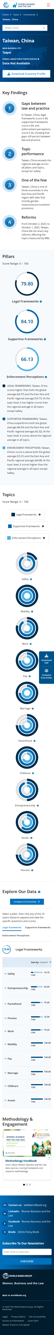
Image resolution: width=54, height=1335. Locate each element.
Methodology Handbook (21, 1161)
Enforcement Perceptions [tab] (15, 936)
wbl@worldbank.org (35, 1205)
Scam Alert (33, 1320)
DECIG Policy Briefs (28, 1232)
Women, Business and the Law (23, 1283)
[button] (24, 28)
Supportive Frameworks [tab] (37, 927)
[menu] (48, 4)
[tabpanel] (27, 1026)
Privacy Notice (18, 1316)
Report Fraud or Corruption (16, 1324)
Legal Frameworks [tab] (11, 927)
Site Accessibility (37, 1316)
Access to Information (13, 1320)
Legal (5, 1316)
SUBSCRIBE (27, 1261)
